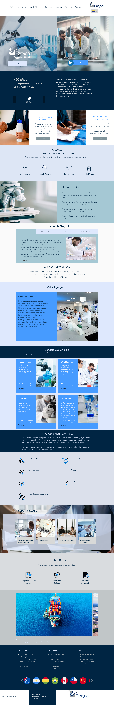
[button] (29, 99)
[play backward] (22, 681)
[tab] (26, 231)
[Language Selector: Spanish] (94, 11)
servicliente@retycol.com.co (10, 696)
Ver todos (21, 389)
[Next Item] (95, 614)
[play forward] (92, 681)
